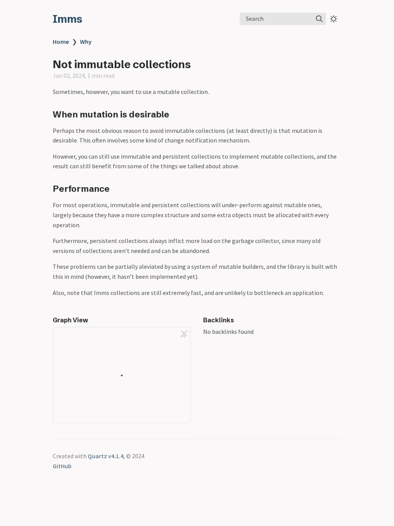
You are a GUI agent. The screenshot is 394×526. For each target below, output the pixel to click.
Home (61, 41)
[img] (319, 18)
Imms (67, 18)
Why (86, 41)
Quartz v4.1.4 (106, 456)
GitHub (62, 466)
